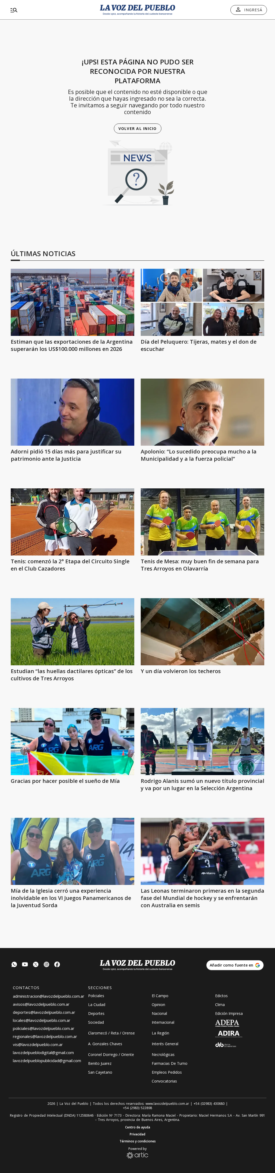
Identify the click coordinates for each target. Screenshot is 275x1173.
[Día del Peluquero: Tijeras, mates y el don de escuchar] (202, 302)
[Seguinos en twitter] (36, 965)
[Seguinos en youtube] (25, 965)
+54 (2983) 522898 (137, 1108)
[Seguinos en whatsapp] (14, 965)
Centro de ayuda (137, 1127)
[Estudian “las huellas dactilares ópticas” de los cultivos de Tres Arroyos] (72, 631)
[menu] (49, 9)
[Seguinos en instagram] (46, 965)
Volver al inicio (137, 128)
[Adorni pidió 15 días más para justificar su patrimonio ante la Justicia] (72, 412)
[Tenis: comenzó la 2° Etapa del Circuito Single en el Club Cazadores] (72, 521)
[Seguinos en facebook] (57, 965)
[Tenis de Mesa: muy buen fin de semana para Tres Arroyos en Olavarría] (202, 521)
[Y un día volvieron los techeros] (202, 631)
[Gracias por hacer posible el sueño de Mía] (72, 741)
